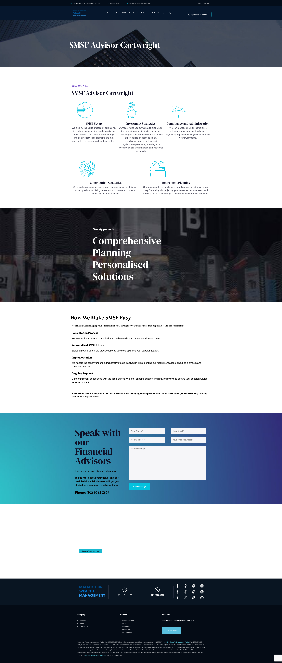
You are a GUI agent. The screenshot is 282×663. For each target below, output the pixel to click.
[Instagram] (202, 586)
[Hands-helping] (193, 597)
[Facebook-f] (177, 586)
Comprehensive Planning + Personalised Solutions (127, 258)
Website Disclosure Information (96, 655)
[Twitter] (185, 586)
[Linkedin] (193, 586)
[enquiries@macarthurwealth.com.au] (124, 590)
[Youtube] (177, 591)
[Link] (177, 597)
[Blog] (193, 591)
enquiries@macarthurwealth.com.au (140, 3)
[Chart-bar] (185, 597)
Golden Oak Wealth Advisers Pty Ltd (177, 642)
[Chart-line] (202, 591)
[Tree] (202, 597)
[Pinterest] (185, 591)
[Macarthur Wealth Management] (81, 13)
